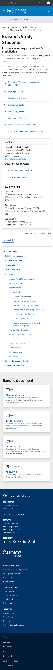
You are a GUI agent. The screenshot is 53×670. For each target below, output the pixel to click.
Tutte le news (13, 356)
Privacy (5, 637)
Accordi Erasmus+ (15, 283)
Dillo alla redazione (10, 532)
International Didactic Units (20, 170)
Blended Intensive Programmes (20, 334)
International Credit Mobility (18, 330)
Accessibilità (7, 646)
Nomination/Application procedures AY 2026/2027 (24, 83)
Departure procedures (17, 104)
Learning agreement (16, 111)
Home (4, 27)
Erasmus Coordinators (18, 177)
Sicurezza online (9, 621)
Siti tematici (7, 656)
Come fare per (8, 617)
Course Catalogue (15, 347)
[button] (17, 3)
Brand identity (8, 599)
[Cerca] (48, 10)
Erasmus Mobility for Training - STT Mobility (28, 309)
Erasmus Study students (22, 296)
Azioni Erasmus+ (15, 338)
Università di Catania (9, 3)
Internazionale (16, 27)
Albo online (7, 577)
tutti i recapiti (13, 523)
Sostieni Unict (8, 613)
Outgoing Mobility (15, 287)
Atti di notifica (8, 581)
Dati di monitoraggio (10, 660)
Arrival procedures (16, 91)
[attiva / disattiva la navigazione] (4, 10)
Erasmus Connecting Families (23, 314)
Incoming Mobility (9, 30)
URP (4, 523)
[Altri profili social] (39, 542)
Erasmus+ (29, 27)
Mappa (8, 665)
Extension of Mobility (17, 117)
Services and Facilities (20, 318)
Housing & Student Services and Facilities (25, 131)
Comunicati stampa (10, 595)
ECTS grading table (15, 352)
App (4, 651)
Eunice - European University (17, 360)
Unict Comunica (9, 591)
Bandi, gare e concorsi (11, 573)
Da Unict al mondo (12, 265)
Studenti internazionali (14, 365)
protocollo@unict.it (10, 526)
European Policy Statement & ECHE (21, 279)
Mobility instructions (17, 98)
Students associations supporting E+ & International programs (26, 324)
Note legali (7, 641)
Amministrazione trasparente (15, 569)
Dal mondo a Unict (12, 269)
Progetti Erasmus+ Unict (17, 343)
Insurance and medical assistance (22, 124)
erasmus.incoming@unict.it (16, 158)
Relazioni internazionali (14, 260)
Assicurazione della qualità (13, 625)
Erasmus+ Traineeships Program (24, 301)
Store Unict (7, 603)
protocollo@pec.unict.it (12, 529)
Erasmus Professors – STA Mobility (25, 305)
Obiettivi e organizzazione (15, 255)
